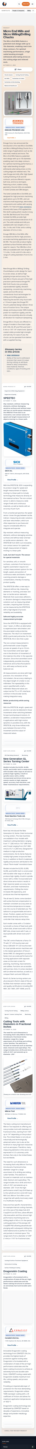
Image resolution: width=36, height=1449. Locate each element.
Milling (29, 10)
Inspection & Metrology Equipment (14, 391)
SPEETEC (9, 398)
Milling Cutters (24, 1010)
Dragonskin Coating (15, 1271)
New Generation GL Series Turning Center (16, 760)
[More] (33, 10)
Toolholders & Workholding (12, 82)
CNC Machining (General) (12, 755)
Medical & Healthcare (10, 85)
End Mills (6, 78)
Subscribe (26, 4)
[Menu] (32, 4)
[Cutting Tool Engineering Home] (4, 4)
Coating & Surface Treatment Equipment (16, 1260)
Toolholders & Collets (18, 78)
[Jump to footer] (32, 1447)
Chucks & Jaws (8, 75)
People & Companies (18, 10)
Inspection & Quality (10, 394)
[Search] (19, 4)
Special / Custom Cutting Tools (13, 1014)
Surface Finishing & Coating (12, 1267)
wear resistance (25, 207)
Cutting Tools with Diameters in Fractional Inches (17, 1024)
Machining (25, 755)
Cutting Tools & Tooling (22, 75)
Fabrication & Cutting (11, 1264)
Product (6, 27)
